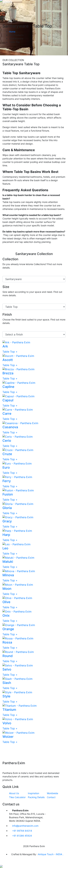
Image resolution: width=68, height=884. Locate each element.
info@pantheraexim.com (25, 825)
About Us (14, 793)
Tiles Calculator (17, 797)
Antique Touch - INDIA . (50, 854)
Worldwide (52, 793)
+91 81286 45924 (22, 835)
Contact (51, 797)
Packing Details (36, 797)
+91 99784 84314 (22, 830)
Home (12, 31)
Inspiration (33, 793)
